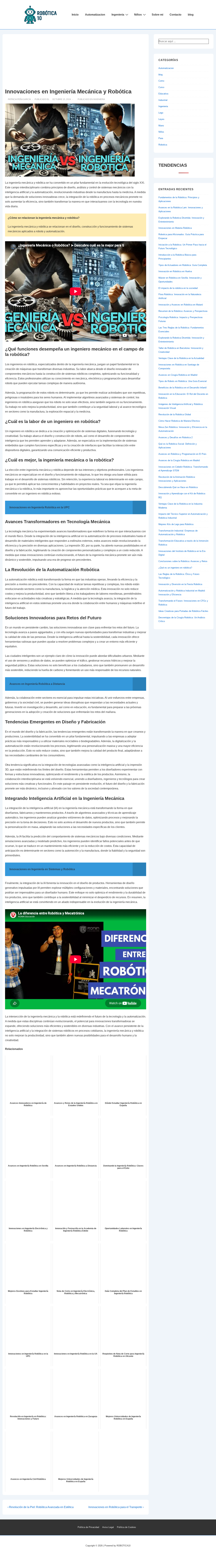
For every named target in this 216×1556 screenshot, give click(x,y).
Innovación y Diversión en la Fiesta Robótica (180, 584)
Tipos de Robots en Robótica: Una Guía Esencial (182, 381)
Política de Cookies (126, 1527)
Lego (160, 112)
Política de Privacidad (88, 1527)
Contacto (175, 14)
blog (191, 14)
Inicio (75, 14)
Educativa (163, 93)
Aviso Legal (108, 1527)
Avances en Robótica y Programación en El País (182, 454)
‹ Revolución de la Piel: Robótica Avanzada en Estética (41, 1507)
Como (161, 81)
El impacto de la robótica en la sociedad (178, 288)
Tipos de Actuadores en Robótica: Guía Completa (182, 265)
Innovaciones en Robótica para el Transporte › (116, 1507)
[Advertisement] (75, 62)
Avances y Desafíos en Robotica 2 (175, 437)
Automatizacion (95, 14)
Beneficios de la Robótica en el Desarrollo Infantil (182, 387)
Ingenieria (118, 14)
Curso (161, 87)
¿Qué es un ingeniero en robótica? (175, 567)
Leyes (161, 119)
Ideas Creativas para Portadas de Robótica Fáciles (183, 611)
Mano (161, 125)
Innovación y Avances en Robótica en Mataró (180, 304)
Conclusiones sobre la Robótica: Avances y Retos (182, 561)
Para (160, 138)
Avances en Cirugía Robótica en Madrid (177, 375)
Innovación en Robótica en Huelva (175, 271)
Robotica (162, 144)
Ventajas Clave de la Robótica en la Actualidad (181, 358)
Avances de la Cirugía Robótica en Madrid (179, 460)
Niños (138, 14)
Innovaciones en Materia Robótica (175, 228)
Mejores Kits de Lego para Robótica (175, 524)
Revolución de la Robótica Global (174, 414)
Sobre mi (157, 14)
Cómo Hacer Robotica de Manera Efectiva (179, 421)
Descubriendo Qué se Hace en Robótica (178, 487)
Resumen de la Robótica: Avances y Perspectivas (183, 311)
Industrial (162, 100)
